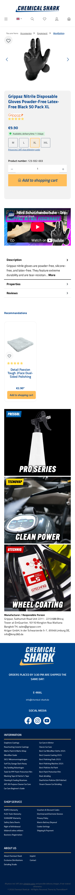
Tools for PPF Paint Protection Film (18, 771)
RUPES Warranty (11, 809)
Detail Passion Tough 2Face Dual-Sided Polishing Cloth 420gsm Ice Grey (20, 373)
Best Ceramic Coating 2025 (50, 755)
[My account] (57, 19)
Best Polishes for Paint (48, 767)
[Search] (32, 19)
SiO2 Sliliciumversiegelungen (15, 759)
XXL (46, 143)
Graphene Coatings (11, 742)
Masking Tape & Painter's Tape (16, 776)
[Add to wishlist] (8, 40)
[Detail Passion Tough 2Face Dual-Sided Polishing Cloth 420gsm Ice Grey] (20, 343)
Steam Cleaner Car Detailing (50, 784)
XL (34, 143)
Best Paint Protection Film (50, 771)
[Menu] (6, 19)
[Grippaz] (37, 115)
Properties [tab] (13, 284)
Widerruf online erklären (13, 830)
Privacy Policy (42, 818)
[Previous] (7, 59)
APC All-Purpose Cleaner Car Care (17, 784)
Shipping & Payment (45, 830)
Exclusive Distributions (13, 860)
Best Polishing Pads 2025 (50, 759)
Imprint (33, 856)
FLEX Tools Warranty (12, 813)
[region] (37, 59)
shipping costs (29, 883)
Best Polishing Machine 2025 (51, 763)
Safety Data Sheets (12, 822)
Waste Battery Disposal (47, 822)
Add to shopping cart (21, 395)
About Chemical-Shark (13, 856)
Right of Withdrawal (12, 826)
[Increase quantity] (63, 169)
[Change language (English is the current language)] (19, 19)
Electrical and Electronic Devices (50, 813)
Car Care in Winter (46, 742)
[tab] (37, 267)
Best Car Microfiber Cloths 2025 (52, 750)
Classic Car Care (45, 746)
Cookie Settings (43, 826)
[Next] (68, 59)
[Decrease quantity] (12, 169)
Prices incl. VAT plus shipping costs (24, 149)
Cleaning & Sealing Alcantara (15, 780)
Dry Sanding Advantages (14, 767)
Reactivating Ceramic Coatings (16, 746)
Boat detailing (45, 776)
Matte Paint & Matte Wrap (15, 750)
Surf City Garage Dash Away (15, 763)
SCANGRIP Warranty (12, 818)
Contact (33, 860)
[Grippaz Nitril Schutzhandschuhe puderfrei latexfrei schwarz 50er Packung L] (37, 59)
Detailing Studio (10, 864)
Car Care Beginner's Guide (14, 788)
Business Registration (13, 834)
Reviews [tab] (12, 293)
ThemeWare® (61, 889)
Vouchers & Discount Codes (48, 809)
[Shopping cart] (69, 19)
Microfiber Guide (10, 755)
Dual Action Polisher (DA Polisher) (52, 780)
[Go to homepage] (38, 9)
